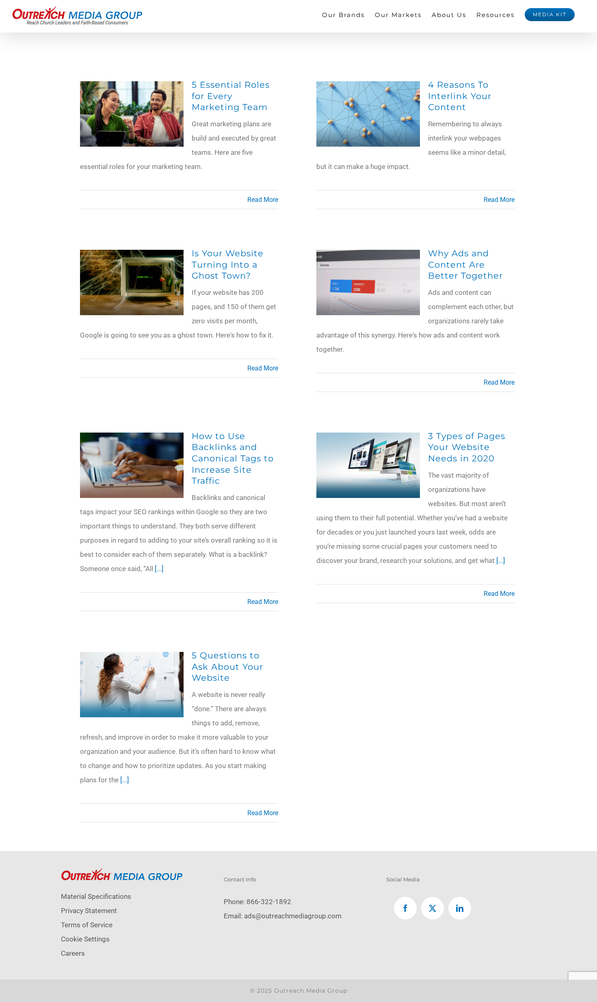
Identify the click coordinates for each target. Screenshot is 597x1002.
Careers (73, 953)
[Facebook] (405, 908)
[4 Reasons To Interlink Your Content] (368, 88)
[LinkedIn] (459, 908)
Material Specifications (96, 896)
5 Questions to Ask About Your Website (227, 666)
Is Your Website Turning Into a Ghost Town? (228, 264)
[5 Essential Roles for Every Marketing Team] (132, 88)
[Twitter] (432, 908)
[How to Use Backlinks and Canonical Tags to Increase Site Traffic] (132, 439)
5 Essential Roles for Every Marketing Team (231, 95)
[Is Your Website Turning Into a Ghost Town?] (132, 257)
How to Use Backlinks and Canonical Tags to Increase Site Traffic (233, 458)
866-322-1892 (269, 902)
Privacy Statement (89, 911)
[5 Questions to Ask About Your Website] (132, 659)
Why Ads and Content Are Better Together (465, 264)
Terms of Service (86, 925)
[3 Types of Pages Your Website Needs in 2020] (368, 439)
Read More (262, 199)
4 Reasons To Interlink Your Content (459, 95)
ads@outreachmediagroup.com (293, 916)
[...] (159, 569)
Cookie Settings (85, 939)
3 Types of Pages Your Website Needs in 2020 (466, 447)
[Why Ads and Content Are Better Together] (368, 257)
